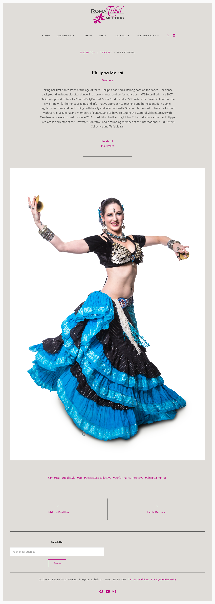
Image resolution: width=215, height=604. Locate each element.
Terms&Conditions (138, 579)
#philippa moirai (155, 478)
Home (46, 35)
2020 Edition (87, 52)
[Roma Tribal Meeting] (107, 15)
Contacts (122, 35)
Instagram (107, 146)
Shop (88, 35)
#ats (79, 478)
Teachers (106, 52)
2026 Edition (66, 35)
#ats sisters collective (97, 478)
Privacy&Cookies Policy (163, 579)
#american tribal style (61, 478)
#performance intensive (128, 478)
